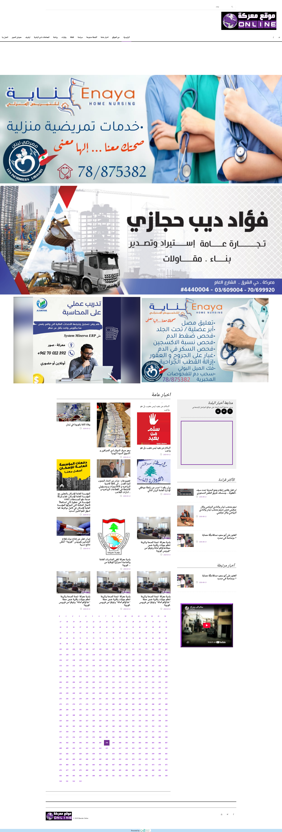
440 (160, 753)
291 (74, 709)
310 (87, 715)
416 (113, 748)
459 (60, 764)
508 (160, 775)
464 (93, 764)
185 (160, 671)
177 (107, 671)
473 (153, 764)
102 (60, 649)
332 (120, 720)
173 (80, 671)
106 (87, 649)
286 (153, 704)
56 (93, 632)
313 (107, 715)
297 (113, 709)
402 (133, 742)
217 (146, 682)
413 (93, 748)
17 (60, 621)
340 (60, 726)
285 (146, 704)
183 (146, 671)
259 (87, 698)
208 (87, 682)
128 (120, 654)
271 (166, 698)
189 (74, 676)
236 (160, 687)
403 (140, 742)
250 (140, 693)
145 (120, 660)
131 (140, 654)
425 (60, 753)
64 (146, 632)
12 (138, 616)
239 (67, 693)
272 (60, 704)
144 (113, 660)
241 (80, 693)
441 (166, 753)
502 (120, 775)
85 (60, 643)
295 (100, 709)
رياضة (55, 37)
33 (166, 621)
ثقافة (72, 37)
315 (120, 715)
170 (60, 671)
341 (67, 726)
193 (100, 676)
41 (107, 627)
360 (80, 731)
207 (80, 682)
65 (153, 632)
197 (126, 676)
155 (74, 665)
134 (160, 654)
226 (93, 687)
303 (153, 709)
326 (80, 720)
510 (60, 781)
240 (74, 693)
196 (120, 676)
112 (126, 649)
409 (67, 748)
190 (80, 676)
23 (100, 621)
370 (146, 731)
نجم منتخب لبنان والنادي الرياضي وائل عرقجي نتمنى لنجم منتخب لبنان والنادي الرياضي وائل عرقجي (217, 510)
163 (126, 665)
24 (107, 621)
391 (60, 742)
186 (166, 671)
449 (107, 759)
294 (93, 709)
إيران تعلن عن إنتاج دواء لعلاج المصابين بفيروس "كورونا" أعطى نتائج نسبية (74, 542)
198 (133, 676)
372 (160, 731)
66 (159, 632)
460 (67, 764)
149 (146, 660)
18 (67, 621)
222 (67, 687)
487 (133, 770)
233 (140, 687)
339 (166, 720)
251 (146, 693)
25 (113, 621)
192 (93, 676)
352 (140, 726)
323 (60, 720)
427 (74, 753)
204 (60, 682)
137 (67, 660)
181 (133, 671)
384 (126, 737)
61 (126, 632)
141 (93, 660)
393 (74, 742)
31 (153, 621)
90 (93, 643)
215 (133, 682)
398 (107, 742)
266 (133, 698)
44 (126, 627)
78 (126, 638)
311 (93, 715)
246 (113, 693)
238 (60, 693)
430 (93, 753)
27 (126, 621)
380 (100, 737)
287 (160, 704)
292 (80, 709)
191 (87, 676)
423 (160, 748)
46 (140, 627)
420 (140, 748)
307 (67, 715)
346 (100, 726)
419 (133, 748)
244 (100, 693)
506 (146, 775)
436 (133, 753)
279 (107, 704)
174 (87, 671)
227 (100, 687)
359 (74, 731)
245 (107, 693)
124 (93, 654)
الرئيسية (126, 37)
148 (140, 660)
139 (80, 660)
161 (113, 665)
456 (153, 759)
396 (93, 742)
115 (146, 649)
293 (87, 709)
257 (74, 698)
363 (100, 731)
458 (166, 759)
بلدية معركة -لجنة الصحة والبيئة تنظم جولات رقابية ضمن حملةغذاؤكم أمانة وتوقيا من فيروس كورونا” (156, 546)
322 (166, 715)
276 (87, 704)
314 (113, 715)
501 (113, 775)
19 (73, 621)
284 (140, 704)
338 (160, 720)
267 (140, 698)
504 (133, 775)
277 (93, 704)
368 (133, 731)
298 (120, 709)
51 (60, 632)
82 (153, 638)
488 (140, 770)
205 (67, 682)
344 (87, 726)
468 (120, 764)
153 (60, 665)
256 (67, 698)
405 (153, 742)
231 (126, 687)
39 (93, 627)
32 (159, 621)
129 (126, 654)
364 (107, 731)
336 (146, 720)
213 (120, 682)
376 (74, 737)
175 (93, 671)
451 (120, 759)
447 (93, 759)
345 (93, 726)
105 (80, 649)
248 (126, 693)
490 (153, 770)
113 (133, 649)
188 (67, 676)
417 (120, 748)
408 (60, 748)
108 (100, 649)
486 (126, 770)
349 (120, 726)
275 (80, 704)
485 (120, 770)
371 (153, 731)
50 (166, 627)
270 (160, 698)
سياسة (80, 37)
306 (60, 715)
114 (140, 649)
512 (74, 781)
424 (166, 748)
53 (73, 632)
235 (153, 687)
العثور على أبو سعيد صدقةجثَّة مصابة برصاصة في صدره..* (219, 536)
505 (140, 775)
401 (126, 742)
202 (160, 676)
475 (166, 764)
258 (80, 698)
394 (80, 742)
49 (159, 627)
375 (67, 737)
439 (153, 753)
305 (166, 709)
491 (160, 770)
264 (120, 698)
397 (100, 742)
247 (120, 693)
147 (133, 660)
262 (107, 698)
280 (113, 704)
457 (160, 759)
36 (73, 627)
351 (133, 726)
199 (140, 676)
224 (80, 687)
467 (113, 764)
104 (74, 649)
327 (87, 720)
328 (93, 720)
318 (140, 715)
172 (74, 671)
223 (74, 687)
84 (166, 638)
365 (113, 731)
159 (100, 665)
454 (140, 759)
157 (87, 665)
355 (160, 726)
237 (166, 687)
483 (107, 770)
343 (80, 726)
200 (146, 676)
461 (74, 764)
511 (67, 781)
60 (120, 632)
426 (67, 753)
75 (107, 638)
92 (107, 643)
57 (100, 632)
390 (166, 737)
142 (100, 660)
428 (80, 753)
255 (60, 698)
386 (140, 737)
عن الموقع (116, 37)
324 (67, 720)
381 (107, 737)
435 (126, 753)
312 (100, 715)
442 (60, 759)
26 (120, 621)
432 (107, 753)
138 (74, 660)
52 (67, 632)
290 (67, 709)
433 (113, 753)
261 (100, 698)
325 (74, 720)
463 (87, 764)
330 (107, 720)
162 (120, 665)
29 (140, 621)
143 (107, 660)
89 (87, 643)
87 (73, 643)
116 (153, 649)
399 (113, 742)
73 (93, 638)
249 (133, 693)
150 (153, 660)
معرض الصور (16, 37)
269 (153, 698)
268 (146, 698)
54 (80, 632)
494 (67, 775)
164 (133, 665)
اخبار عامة (105, 37)
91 (100, 643)
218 (153, 682)
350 (126, 726)
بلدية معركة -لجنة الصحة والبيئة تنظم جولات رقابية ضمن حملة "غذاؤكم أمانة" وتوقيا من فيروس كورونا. (74, 601)
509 (166, 775)
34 (60, 627)
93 (113, 643)
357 (60, 731)
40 (100, 627)
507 (153, 775)
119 (60, 654)
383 (120, 737)
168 (160, 665)
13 (145, 616)
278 (100, 704)
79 (133, 638)
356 (166, 726)
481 (93, 770)
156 (80, 665)
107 (93, 649)
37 (80, 627)
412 (87, 748)
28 (133, 621)
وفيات (63, 37)
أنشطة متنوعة (91, 37)
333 (126, 720)
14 (152, 616)
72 (87, 638)
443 (67, 759)
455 (146, 759)
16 (165, 616)
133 (153, 654)
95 (126, 643)
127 (113, 654)
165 (140, 665)
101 (166, 643)
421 (146, 748)
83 (159, 638)
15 (158, 616)
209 (93, 682)
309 (80, 715)
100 (160, 643)
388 (153, 737)
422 (153, 748)
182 (140, 671)
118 (166, 649)
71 (80, 638)
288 (166, 704)
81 (146, 638)
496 (80, 775)
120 (67, 654)
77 (120, 638)
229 (113, 687)
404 (146, 742)
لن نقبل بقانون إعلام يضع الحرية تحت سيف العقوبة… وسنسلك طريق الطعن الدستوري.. (216, 491)
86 (67, 643)
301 (140, 709)
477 (67, 770)
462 (80, 764)
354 (153, 726)
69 (67, 638)
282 (126, 704)
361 (87, 731)
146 (126, 660)
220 (166, 682)
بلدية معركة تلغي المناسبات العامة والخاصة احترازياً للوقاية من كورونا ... (114, 562)
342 (74, 726)
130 (133, 654)
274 (74, 704)
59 (113, 632)
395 (87, 742)
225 (87, 687)
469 (126, 764)
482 (100, 770)
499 (100, 775)
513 (80, 781)
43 (120, 627)
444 (74, 759)
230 (120, 687)
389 (160, 737)
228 (107, 687)
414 (100, 748)
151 (160, 660)
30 (146, 621)
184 (153, 671)
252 (153, 693)
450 (113, 759)
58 (107, 632)
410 (74, 748)
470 (133, 764)
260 (93, 698)
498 (93, 775)
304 (160, 709)
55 (87, 632)
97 (140, 643)
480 (87, 770)
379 (93, 737)
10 (125, 616)
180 (126, 671)
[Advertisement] (141, 57)
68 (60, 638)
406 (160, 742)
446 (87, 759)
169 (166, 665)
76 (113, 638)
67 (166, 632)
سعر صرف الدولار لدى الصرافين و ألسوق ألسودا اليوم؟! (115, 452)
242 (87, 693)
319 (146, 715)
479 (80, 770)
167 (153, 665)
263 (113, 698)
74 (100, 638)
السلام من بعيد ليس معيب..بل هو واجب (155, 449)
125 (100, 654)
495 (74, 775)
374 (60, 737)
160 (107, 665)
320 (153, 715)
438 (146, 753)
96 (133, 643)
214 (126, 682)
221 (60, 687)
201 (153, 676)
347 (107, 726)
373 (166, 731)
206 (74, 682)
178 (113, 671)
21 (87, 621)
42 (113, 627)
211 (107, 682)
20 (80, 621)
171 (67, 671)
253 (160, 693)
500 (107, 775)
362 (93, 731)
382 (113, 737)
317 (133, 715)
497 (87, 775)
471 (140, 764)
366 (120, 731)
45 (133, 627)
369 (140, 731)
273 (67, 704)
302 (146, 709)
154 (67, 665)
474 (160, 764)
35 (67, 627)
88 (80, 643)
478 (74, 770)
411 (80, 748)
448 (100, 759)
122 (80, 654)
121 (74, 654)
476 (60, 770)
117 (160, 649)
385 (133, 737)
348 (113, 726)
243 (93, 693)
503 (126, 775)
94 (120, 643)
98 (146, 643)
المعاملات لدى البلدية (41, 37)
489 (146, 770)
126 (107, 654)
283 (133, 704)
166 (146, 665)
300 (133, 709)
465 (100, 764)
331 (113, 720)
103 (67, 649)
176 (100, 671)
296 (107, 709)
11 (132, 616)
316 (126, 715)
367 (126, 731)
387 (146, 737)
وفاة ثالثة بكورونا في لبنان (78, 425)
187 (60, 676)
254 (166, 693)
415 (107, 748)
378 (87, 737)
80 (140, 638)
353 (146, 726)
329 (100, 720)
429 (87, 753)
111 (120, 649)
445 (80, 759)
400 (120, 742)
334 (133, 720)
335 (140, 720)
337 (153, 720)
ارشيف (27, 37)
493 (60, 775)
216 (140, 682)
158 (93, 665)
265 (126, 698)
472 (146, 764)
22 (93, 621)
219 (160, 682)
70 (73, 638)
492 (166, 770)
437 (140, 753)
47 (146, 627)
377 (80, 737)
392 (67, 742)
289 (60, 709)
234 (146, 687)
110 (113, 649)
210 (100, 682)
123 (87, 654)
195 (113, 676)
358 (67, 731)
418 (126, 748)
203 (166, 676)
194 (107, 676)
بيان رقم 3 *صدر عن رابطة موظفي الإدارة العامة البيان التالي (155, 489)
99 (153, 643)
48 (153, 627)
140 (87, 660)
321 (160, 715)
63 (140, 632)
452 (126, 759)
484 (113, 770)
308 (74, 715)
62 (133, 632)
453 (133, 759)
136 (60, 660)
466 (107, 764)
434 (120, 753)
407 (166, 742)
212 (113, 682)
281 (120, 704)
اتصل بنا (5, 37)
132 (146, 654)
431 (100, 753)
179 (120, 671)
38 (87, 627)
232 (133, 687)
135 (166, 654)
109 (107, 649)
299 (126, 709)
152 (166, 660)
